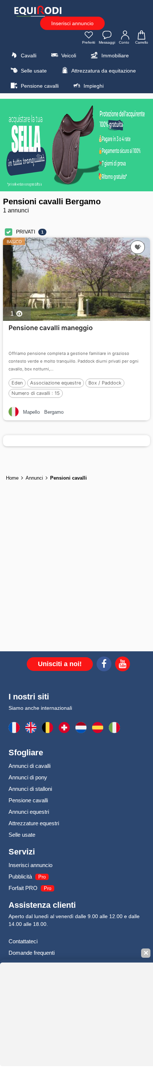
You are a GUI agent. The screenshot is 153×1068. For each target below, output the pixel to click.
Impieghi (93, 86)
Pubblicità (20, 876)
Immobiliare (114, 55)
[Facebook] (104, 665)
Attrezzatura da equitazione (103, 71)
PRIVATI (25, 232)
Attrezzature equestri (34, 823)
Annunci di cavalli (30, 766)
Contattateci (23, 941)
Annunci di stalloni (30, 789)
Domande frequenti (32, 953)
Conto (124, 42)
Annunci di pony (28, 777)
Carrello (141, 42)
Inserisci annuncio (72, 23)
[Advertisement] (76, 567)
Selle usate (33, 71)
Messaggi (107, 42)
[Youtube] (122, 665)
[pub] (76, 145)
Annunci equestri (29, 812)
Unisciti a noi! (60, 664)
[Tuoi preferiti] (137, 247)
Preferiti (88, 42)
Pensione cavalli (39, 86)
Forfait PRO (23, 888)
